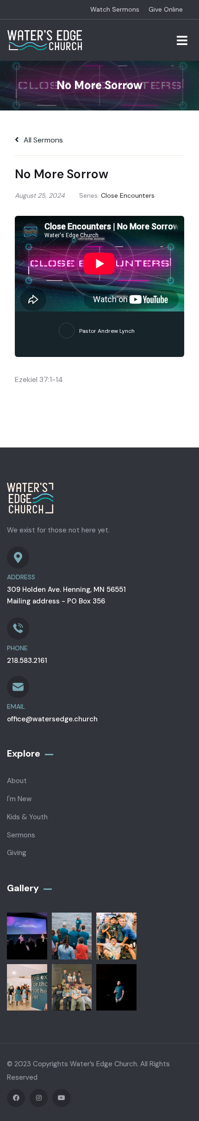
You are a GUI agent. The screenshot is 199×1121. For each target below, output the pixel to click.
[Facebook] (16, 1098)
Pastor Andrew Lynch (107, 331)
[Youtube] (61, 1098)
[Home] (45, 40)
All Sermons (42, 140)
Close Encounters (128, 195)
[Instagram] (39, 1098)
